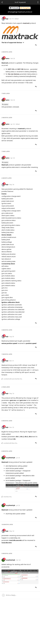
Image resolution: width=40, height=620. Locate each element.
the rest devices (13, 74)
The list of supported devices (12, 42)
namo (6, 104)
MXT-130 (11, 69)
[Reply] (36, 45)
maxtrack (26, 23)
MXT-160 (20, 69)
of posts (19, 2)
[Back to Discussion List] (2, 2)
